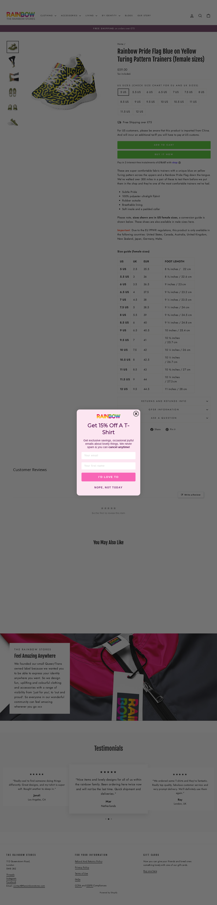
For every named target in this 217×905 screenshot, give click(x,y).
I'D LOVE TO (108, 477)
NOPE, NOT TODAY (108, 487)
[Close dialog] (136, 413)
